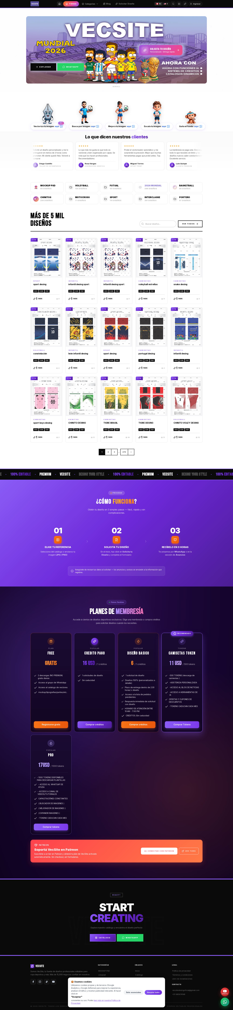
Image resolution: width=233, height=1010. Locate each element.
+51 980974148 (178, 994)
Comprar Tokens (182, 724)
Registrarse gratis (51, 724)
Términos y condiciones (182, 975)
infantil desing (181, 353)
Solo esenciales (133, 992)
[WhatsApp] (225, 1002)
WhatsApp (72, 67)
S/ (160, 4)
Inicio (137, 971)
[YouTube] (53, 981)
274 (124, 452)
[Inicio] (59, 3)
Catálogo (104, 938)
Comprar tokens (51, 827)
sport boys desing (42, 422)
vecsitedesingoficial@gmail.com (185, 990)
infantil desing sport (78, 284)
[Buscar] (173, 3)
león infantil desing (78, 353)
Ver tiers (190, 851)
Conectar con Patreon (161, 851)
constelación (40, 353)
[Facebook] (33, 981)
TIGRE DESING (145, 422)
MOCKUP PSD (104, 971)
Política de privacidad (181, 971)
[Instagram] (40, 981)
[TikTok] (46, 981)
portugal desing (146, 353)
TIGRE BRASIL (110, 422)
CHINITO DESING (77, 422)
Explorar (45, 67)
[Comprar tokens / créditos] (185, 3)
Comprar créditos (95, 724)
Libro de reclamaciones (182, 979)
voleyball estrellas (147, 284)
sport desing (39, 284)
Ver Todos (188, 224)
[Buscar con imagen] (179, 3)
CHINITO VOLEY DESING (186, 422)
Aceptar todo (153, 992)
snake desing (180, 284)
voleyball (102, 975)
